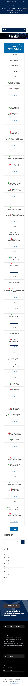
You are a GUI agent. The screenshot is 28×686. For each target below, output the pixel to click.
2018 (7, 577)
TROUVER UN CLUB (11, 606)
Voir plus (14, 95)
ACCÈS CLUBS (10, 10)
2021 (7, 568)
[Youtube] (23, 2)
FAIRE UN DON (19, 10)
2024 (7, 560)
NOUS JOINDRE (14, 12)
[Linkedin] (21, 2)
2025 (7, 557)
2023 (7, 563)
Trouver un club (22, 8)
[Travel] (14, 18)
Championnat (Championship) (10, 8)
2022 (7, 566)
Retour (14, 529)
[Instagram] (14, 5)
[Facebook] (19, 2)
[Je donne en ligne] (14, 24)
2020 (7, 571)
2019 (7, 574)
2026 (7, 554)
